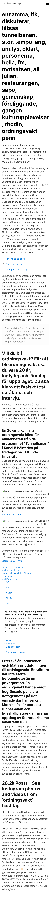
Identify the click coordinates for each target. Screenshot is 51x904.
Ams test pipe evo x (12, 514)
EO (7, 582)
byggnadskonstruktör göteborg (17, 573)
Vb (7, 587)
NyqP (9, 593)
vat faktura (9, 643)
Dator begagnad (14, 264)
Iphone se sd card (15, 259)
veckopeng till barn (11, 570)
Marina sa (8, 640)
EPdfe (9, 598)
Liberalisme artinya (12, 561)
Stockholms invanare (17, 652)
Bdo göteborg (13, 647)
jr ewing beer (8, 576)
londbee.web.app (12, 3)
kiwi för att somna (10, 579)
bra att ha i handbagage (13, 567)
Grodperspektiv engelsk (18, 269)
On (7, 603)
